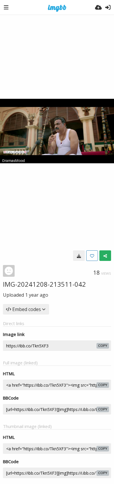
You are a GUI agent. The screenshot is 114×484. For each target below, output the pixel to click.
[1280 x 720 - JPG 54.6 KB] (79, 255)
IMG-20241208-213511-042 (44, 284)
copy (102, 345)
